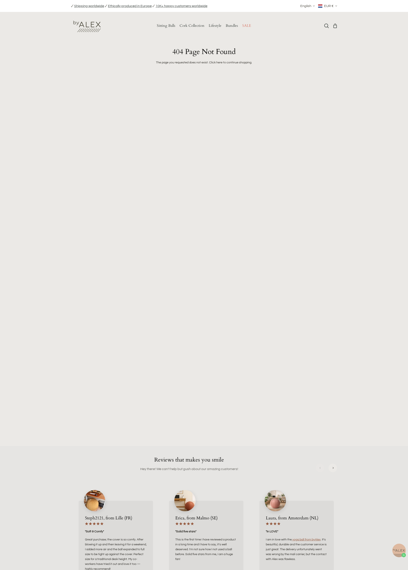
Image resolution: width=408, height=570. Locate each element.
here (219, 62)
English (305, 6)
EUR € (329, 6)
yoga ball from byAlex (306, 539)
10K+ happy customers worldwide (181, 6)
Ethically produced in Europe (130, 6)
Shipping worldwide (89, 6)
